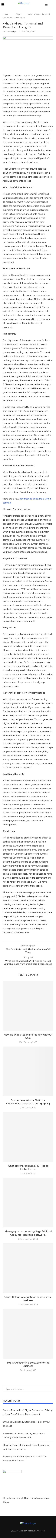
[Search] (53, 4)
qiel (15, 31)
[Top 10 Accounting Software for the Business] (28, 1334)
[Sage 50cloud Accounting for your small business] (28, 1268)
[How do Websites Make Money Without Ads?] (28, 1006)
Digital (19, 14)
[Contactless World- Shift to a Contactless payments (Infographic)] (28, 1071)
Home (6, 14)
